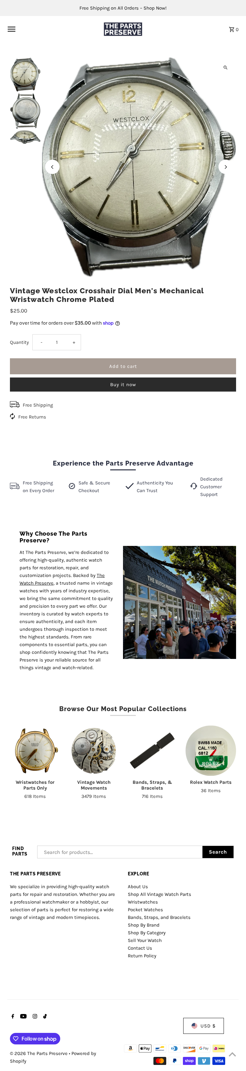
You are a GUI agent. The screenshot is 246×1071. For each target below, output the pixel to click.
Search (218, 852)
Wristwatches (143, 902)
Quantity (19, 342)
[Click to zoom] (225, 68)
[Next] (225, 167)
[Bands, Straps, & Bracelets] (152, 751)
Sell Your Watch (145, 940)
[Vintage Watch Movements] (94, 751)
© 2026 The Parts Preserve (39, 1053)
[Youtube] (23, 1016)
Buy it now (123, 384)
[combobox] (119, 852)
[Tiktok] (44, 1016)
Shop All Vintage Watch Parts (159, 894)
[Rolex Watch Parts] (210, 751)
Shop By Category (147, 933)
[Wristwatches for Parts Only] (35, 751)
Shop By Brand (144, 925)
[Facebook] (12, 1016)
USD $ (208, 1026)
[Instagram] (34, 1016)
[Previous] (52, 167)
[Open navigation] (52, 29)
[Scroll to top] (232, 1054)
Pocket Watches (145, 910)
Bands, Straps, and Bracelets (159, 917)
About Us (138, 886)
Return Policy (142, 956)
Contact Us (140, 948)
